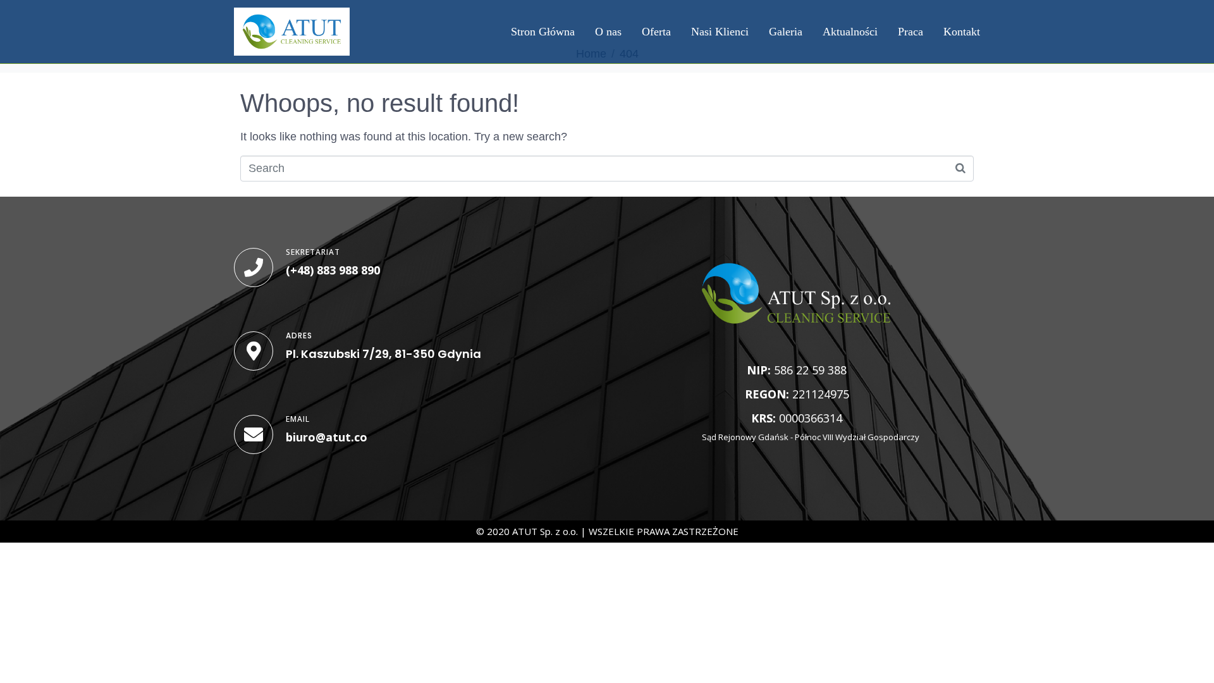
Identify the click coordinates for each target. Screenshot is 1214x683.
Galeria (785, 31)
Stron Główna (543, 31)
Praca (910, 31)
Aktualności (850, 31)
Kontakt (961, 31)
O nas (608, 31)
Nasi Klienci (720, 31)
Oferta (656, 31)
